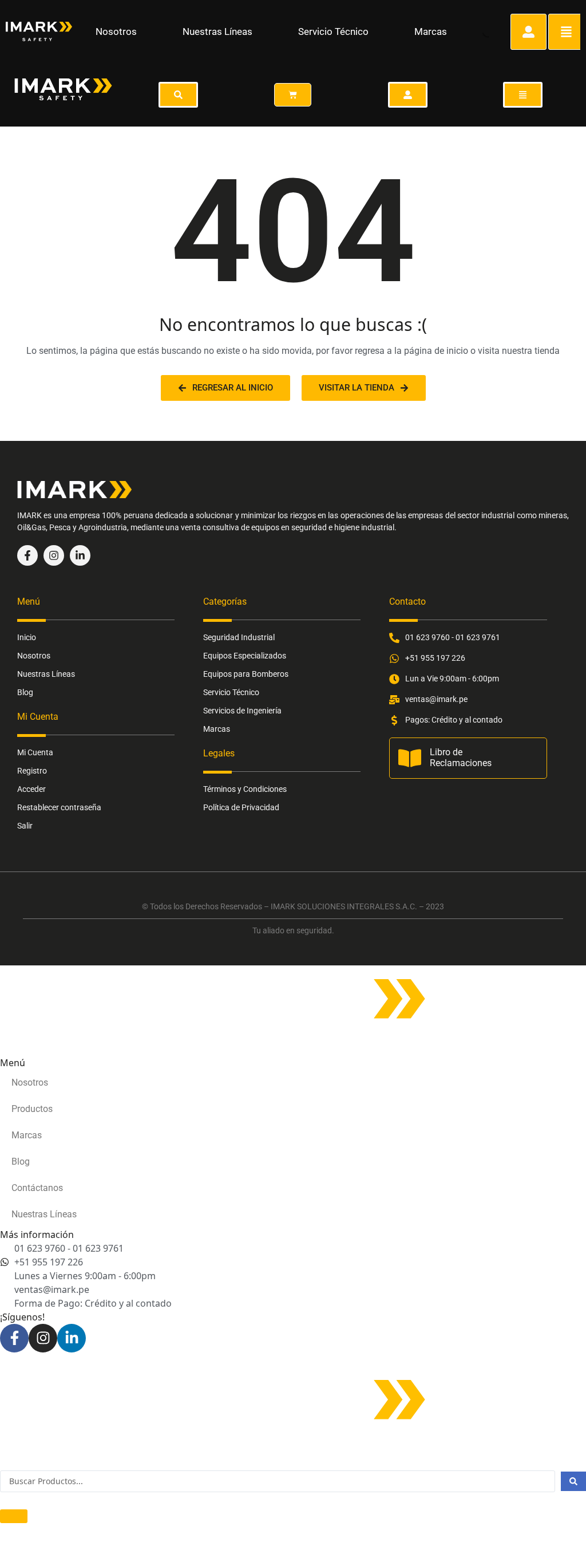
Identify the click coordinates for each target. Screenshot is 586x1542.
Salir (25, 825)
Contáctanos (37, 1187)
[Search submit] (573, 1481)
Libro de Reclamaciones (461, 757)
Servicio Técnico (333, 31)
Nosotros (116, 31)
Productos (32, 1108)
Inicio (26, 637)
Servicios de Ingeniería (242, 710)
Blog (25, 692)
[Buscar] (478, 29)
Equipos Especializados (244, 655)
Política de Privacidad (241, 807)
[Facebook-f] (27, 555)
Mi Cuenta (35, 752)
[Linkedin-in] (80, 555)
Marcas (430, 31)
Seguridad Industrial (239, 637)
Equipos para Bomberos (245, 674)
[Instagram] (53, 555)
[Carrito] (292, 95)
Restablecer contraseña (59, 807)
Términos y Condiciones (245, 789)
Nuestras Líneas (217, 31)
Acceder (31, 789)
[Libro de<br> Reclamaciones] (409, 758)
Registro (32, 770)
